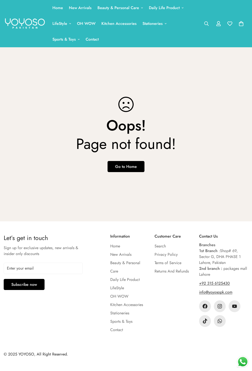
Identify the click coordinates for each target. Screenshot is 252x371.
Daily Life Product (164, 8)
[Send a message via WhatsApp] (243, 362)
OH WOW (86, 23)
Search (160, 246)
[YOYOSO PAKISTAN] (25, 23)
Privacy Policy (166, 254)
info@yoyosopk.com (215, 292)
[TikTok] (205, 321)
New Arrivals (80, 8)
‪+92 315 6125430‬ (214, 283)
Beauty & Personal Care (118, 8)
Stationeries (152, 23)
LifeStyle (59, 23)
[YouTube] (234, 306)
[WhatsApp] (220, 321)
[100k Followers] (220, 306)
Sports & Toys (64, 39)
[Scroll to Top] (242, 344)
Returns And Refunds (172, 271)
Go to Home (126, 166)
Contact (92, 39)
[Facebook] (205, 306)
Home (57, 8)
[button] (241, 23)
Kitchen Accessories (119, 23)
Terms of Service (168, 263)
